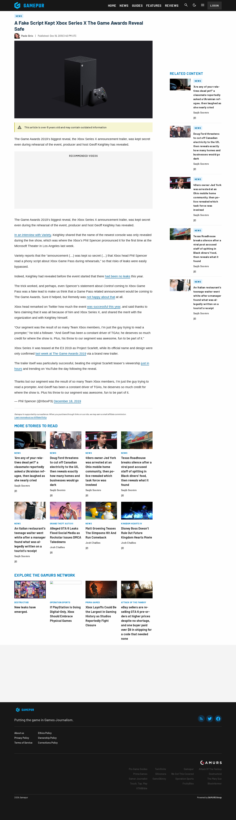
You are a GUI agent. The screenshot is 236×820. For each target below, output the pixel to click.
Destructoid (215, 773)
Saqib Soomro (22, 485)
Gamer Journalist (138, 778)
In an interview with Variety (32, 235)
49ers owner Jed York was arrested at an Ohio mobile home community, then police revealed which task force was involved (101, 471)
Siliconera (160, 773)
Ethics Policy (45, 733)
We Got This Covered (182, 773)
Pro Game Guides (138, 769)
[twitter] (209, 718)
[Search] (186, 5)
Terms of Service (23, 742)
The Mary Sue (214, 778)
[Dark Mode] (194, 5)
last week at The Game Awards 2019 (60, 353)
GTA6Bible (141, 788)
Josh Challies (57, 547)
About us (19, 733)
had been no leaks (117, 276)
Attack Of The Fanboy (210, 769)
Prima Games (140, 773)
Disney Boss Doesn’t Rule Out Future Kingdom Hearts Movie (136, 532)
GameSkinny (159, 778)
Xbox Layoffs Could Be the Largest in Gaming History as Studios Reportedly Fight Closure (101, 616)
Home (112, 5)
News (124, 5)
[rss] (201, 718)
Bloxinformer (215, 783)
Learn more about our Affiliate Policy (30, 417)
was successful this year (103, 306)
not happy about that (101, 297)
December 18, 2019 (67, 401)
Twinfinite (160, 769)
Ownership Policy (47, 737)
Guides (137, 5)
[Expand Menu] (202, 5)
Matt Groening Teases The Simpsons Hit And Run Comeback (101, 532)
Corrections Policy (48, 742)
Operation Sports (184, 778)
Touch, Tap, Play (138, 783)
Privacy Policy (21, 737)
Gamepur (189, 769)
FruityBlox (188, 783)
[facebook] (218, 718)
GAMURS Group (215, 797)
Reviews (172, 5)
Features (154, 5)
